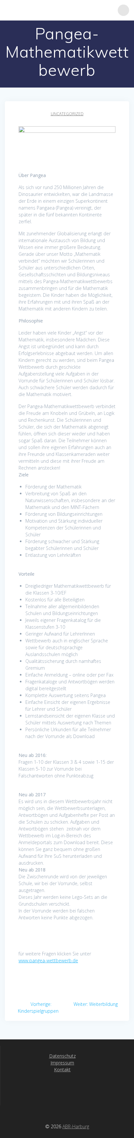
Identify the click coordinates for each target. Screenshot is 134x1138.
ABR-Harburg (75, 1126)
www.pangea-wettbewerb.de (48, 960)
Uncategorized (67, 114)
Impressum (62, 1063)
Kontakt (62, 1069)
